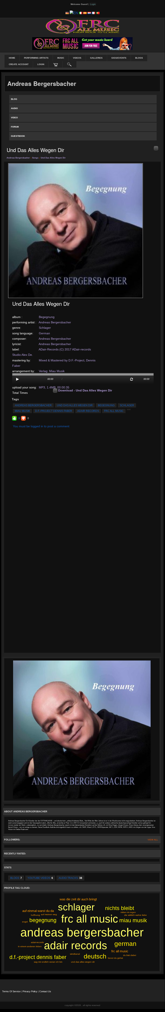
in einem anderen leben (30, 946)
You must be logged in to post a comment (41, 426)
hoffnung (35, 915)
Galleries (96, 58)
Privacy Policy (30, 991)
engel (25, 922)
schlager (127, 405)
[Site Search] (69, 64)
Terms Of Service (11, 991)
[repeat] (131, 379)
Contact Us (45, 991)
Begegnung (46, 317)
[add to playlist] (156, 148)
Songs (35, 158)
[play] (17, 379)
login (40, 64)
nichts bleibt (119, 908)
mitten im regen (128, 912)
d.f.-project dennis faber (53, 410)
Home (12, 58)
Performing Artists (36, 58)
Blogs (139, 58)
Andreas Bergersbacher (18, 158)
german (125, 943)
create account (19, 64)
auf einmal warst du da (38, 911)
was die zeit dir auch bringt (78, 899)
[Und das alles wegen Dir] (75, 230)
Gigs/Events (118, 58)
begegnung (106, 405)
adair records (88, 410)
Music (60, 58)
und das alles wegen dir (75, 405)
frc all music (114, 410)
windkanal (75, 954)
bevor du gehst (115, 958)
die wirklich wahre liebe (135, 915)
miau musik (22, 410)
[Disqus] (82, 485)
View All (153, 840)
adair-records (37, 942)
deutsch (95, 956)
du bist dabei (129, 955)
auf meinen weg (49, 914)
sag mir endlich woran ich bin (48, 962)
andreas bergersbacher (33, 405)
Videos (77, 58)
